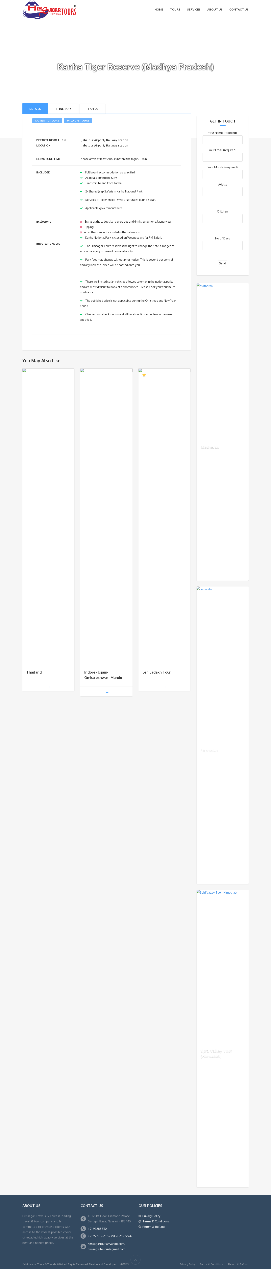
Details (35, 108)
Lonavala (209, 750)
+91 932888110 (97, 1229)
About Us (215, 9)
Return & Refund (153, 1227)
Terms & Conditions (155, 1221)
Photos (92, 108)
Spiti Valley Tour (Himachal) (216, 1053)
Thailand (34, 672)
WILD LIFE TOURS (78, 120)
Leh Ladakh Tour (156, 672)
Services (194, 9)
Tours (175, 9)
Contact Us (239, 9)
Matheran (210, 446)
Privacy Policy (151, 1216)
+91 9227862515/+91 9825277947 (110, 1236)
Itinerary (63, 108)
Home (159, 9)
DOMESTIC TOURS (47, 120)
